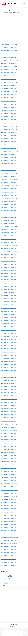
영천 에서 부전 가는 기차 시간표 (8, 217)
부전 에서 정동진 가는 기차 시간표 (9, 91)
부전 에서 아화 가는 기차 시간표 (8, 377)
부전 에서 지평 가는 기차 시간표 (8, 361)
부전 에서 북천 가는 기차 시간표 (8, 160)
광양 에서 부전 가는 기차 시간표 (8, 468)
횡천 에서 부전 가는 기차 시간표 (8, 298)
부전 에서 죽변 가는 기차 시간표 (8, 380)
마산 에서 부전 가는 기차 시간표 (8, 286)
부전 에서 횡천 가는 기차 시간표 (8, 559)
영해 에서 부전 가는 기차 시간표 (8, 427)
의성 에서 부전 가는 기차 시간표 (8, 314)
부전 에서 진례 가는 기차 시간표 (8, 452)
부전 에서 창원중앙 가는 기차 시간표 (9, 151)
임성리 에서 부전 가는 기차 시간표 (9, 465)
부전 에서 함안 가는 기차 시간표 (8, 556)
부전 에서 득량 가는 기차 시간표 (8, 505)
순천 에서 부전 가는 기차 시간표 (8, 323)
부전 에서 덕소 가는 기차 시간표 (8, 552)
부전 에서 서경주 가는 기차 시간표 (9, 129)
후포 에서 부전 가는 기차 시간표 (8, 223)
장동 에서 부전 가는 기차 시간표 (8, 549)
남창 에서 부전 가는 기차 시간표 (8, 176)
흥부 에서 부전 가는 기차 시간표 (8, 418)
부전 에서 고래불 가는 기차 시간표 (9, 126)
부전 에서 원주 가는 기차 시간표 (8, 85)
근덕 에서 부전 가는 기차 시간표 (8, 461)
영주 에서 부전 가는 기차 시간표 (8, 214)
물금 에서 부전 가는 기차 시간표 (8, 280)
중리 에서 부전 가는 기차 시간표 (8, 258)
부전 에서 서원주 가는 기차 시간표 (9, 82)
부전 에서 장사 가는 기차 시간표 (8, 443)
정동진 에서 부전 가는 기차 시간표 (9, 198)
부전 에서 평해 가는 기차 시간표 (8, 446)
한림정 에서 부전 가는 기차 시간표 (9, 483)
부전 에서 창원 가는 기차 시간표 (8, 515)
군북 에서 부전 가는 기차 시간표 (8, 292)
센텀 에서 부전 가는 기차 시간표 (8, 163)
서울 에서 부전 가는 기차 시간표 (8, 301)
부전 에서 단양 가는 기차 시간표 (8, 101)
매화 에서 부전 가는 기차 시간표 (8, 421)
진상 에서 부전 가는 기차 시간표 (8, 210)
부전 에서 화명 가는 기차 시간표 (8, 54)
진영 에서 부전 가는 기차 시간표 (8, 283)
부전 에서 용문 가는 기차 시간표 (8, 320)
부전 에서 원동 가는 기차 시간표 (8, 509)
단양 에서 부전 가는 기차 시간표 (8, 207)
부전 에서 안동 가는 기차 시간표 (8, 141)
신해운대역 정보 (7, 584)
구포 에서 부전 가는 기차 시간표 (8, 339)
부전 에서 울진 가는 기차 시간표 (8, 123)
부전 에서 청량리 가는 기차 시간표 (9, 51)
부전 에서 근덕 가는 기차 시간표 (8, 433)
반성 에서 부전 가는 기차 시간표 (8, 261)
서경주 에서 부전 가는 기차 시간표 (9, 226)
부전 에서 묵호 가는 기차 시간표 (8, 305)
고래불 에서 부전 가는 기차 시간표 (9, 424)
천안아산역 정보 (8, 575)
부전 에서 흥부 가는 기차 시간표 (8, 120)
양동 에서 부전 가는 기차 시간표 (8, 408)
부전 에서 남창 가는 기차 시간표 (8, 72)
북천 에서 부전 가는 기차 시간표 (8, 264)
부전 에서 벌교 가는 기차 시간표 (8, 502)
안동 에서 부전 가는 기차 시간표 (8, 242)
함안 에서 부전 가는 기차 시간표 (8, 289)
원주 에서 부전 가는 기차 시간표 (8, 189)
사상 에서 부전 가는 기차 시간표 (8, 47)
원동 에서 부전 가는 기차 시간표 (8, 248)
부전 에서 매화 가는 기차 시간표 (8, 383)
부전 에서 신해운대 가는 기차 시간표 (9, 60)
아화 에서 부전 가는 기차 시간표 (8, 414)
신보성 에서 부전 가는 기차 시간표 (9, 430)
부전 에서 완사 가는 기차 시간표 (8, 392)
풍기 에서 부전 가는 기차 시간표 (8, 311)
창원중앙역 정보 (8, 576)
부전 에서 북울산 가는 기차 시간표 (9, 69)
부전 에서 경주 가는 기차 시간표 (8, 138)
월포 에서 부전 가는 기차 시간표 (8, 480)
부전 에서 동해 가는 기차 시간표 (8, 88)
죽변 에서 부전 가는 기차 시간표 (8, 474)
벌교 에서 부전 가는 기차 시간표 (8, 524)
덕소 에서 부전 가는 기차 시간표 (8, 562)
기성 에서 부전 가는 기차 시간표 (8, 477)
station (4, 582)
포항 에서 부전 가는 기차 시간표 (8, 236)
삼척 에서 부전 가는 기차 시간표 (8, 201)
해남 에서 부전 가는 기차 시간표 (8, 270)
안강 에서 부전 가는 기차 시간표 (8, 352)
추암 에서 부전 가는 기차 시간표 (8, 565)
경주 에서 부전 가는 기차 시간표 (8, 239)
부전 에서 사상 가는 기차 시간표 (8, 345)
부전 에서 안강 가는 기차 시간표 (8, 386)
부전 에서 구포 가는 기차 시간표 (8, 493)
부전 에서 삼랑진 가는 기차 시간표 (9, 145)
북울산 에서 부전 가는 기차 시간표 (9, 173)
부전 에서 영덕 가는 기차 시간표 (8, 132)
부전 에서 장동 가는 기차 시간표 (8, 540)
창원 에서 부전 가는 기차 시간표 (8, 254)
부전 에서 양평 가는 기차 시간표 (8, 79)
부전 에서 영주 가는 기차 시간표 (8, 110)
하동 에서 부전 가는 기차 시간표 (8, 267)
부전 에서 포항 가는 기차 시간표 (8, 135)
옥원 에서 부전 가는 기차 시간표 (8, 308)
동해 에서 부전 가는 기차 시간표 (8, 192)
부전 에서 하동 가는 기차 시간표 (8, 396)
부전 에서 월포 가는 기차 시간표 (8, 440)
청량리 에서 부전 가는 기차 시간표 (9, 44)
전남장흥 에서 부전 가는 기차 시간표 (9, 490)
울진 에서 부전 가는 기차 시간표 (8, 220)
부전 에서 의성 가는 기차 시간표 (8, 113)
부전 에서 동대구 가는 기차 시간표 (9, 66)
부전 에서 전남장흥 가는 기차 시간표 (9, 537)
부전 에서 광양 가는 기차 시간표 (8, 330)
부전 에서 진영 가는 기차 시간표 (8, 512)
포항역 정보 (7, 573)
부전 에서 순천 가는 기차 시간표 (8, 374)
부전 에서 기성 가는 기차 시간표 (8, 333)
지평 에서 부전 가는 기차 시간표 (8, 405)
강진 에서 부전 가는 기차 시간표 (8, 487)
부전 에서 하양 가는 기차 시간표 (8, 276)
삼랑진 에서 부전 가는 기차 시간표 (9, 245)
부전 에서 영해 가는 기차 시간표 (8, 449)
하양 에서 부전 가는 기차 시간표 (8, 232)
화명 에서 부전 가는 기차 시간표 (8, 273)
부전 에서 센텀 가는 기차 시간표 (8, 57)
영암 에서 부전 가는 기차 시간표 (8, 546)
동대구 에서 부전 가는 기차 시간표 (9, 399)
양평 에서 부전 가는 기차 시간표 (8, 182)
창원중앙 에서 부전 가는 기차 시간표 (9, 251)
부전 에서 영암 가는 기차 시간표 (8, 527)
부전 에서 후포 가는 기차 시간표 (8, 436)
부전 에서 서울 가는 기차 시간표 (8, 342)
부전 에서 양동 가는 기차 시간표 (8, 317)
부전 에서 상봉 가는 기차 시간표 (8, 358)
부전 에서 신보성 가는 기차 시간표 (9, 543)
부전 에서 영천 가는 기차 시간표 (8, 116)
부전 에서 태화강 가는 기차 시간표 (9, 76)
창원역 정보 (7, 578)
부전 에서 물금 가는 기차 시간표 (8, 148)
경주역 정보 (5, 585)
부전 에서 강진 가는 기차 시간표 (8, 534)
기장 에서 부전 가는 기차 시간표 (8, 170)
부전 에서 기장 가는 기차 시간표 (8, 63)
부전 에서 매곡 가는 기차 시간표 (8, 367)
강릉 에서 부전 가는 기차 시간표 (8, 349)
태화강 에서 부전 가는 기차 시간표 (9, 179)
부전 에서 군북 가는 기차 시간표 (8, 455)
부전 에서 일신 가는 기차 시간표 (8, 364)
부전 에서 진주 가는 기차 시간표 (8, 518)
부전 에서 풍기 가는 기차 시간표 (8, 107)
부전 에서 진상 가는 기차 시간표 (8, 104)
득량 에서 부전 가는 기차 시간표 (8, 471)
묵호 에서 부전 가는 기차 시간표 (8, 195)
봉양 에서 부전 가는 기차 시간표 (8, 411)
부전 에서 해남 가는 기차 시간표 (8, 530)
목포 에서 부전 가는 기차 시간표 (8, 521)
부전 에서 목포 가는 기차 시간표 (8, 499)
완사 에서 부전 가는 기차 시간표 (8, 327)
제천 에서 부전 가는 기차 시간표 (8, 204)
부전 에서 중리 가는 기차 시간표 (8, 154)
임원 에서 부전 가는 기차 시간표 (8, 458)
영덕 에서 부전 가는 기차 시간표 (8, 229)
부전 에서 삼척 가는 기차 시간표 (8, 94)
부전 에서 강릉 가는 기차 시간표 (8, 370)
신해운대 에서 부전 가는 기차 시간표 (9, 167)
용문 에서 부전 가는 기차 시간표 (8, 402)
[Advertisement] (14, 30)
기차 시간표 (11, 3)
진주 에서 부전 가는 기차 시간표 (8, 295)
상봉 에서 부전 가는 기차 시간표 (8, 355)
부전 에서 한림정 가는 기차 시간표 (9, 336)
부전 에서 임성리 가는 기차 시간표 (9, 496)
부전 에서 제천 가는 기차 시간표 (8, 98)
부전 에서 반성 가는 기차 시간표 (8, 157)
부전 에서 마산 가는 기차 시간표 (8, 389)
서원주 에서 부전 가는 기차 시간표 (9, 185)
